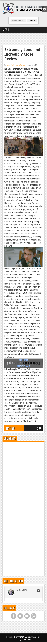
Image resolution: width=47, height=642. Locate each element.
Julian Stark (10, 65)
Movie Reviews (20, 65)
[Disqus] (23, 475)
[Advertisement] (24, 39)
